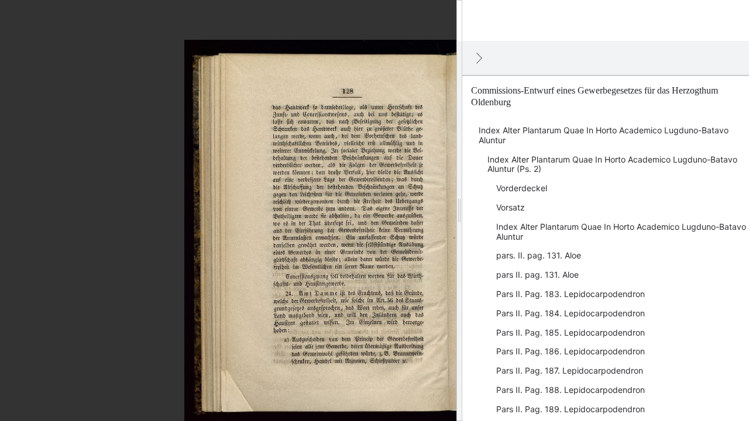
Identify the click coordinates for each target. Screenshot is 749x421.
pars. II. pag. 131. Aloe (538, 255)
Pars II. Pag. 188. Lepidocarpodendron (570, 390)
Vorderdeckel (521, 188)
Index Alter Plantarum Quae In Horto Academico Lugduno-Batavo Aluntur (604, 135)
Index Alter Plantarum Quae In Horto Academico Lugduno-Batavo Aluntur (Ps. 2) (612, 164)
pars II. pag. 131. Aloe (537, 274)
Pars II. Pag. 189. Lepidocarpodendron (570, 409)
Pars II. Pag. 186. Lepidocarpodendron (570, 351)
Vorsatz (510, 207)
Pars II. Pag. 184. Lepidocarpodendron (570, 313)
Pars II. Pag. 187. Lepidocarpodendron (569, 370)
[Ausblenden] (479, 58)
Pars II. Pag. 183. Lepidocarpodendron (570, 294)
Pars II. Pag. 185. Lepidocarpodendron (570, 332)
